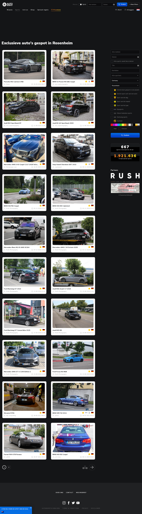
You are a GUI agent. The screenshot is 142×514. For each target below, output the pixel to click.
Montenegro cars (11, 167)
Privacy (85, 508)
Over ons (59, 492)
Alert (120, 10)
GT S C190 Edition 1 (23, 372)
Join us (25, 10)
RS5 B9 (59, 330)
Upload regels (42, 10)
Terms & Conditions (70, 508)
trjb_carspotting (11, 415)
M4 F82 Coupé (13, 206)
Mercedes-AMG (9, 164)
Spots (84, 4)
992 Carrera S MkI (16, 82)
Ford (5, 289)
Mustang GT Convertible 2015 (19, 330)
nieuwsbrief (81, 492)
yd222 (57, 415)
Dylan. (8, 84)
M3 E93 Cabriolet (63, 206)
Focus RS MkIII (61, 372)
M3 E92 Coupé (62, 454)
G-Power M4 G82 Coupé (66, 82)
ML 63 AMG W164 (22, 247)
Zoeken (123, 4)
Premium (57, 10)
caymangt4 (58, 167)
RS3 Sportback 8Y (14, 123)
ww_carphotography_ (61, 84)
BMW (55, 82)
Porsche (7, 82)
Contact (69, 492)
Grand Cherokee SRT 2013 (66, 164)
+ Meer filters (134, 4)
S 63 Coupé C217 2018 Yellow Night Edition (32, 164)
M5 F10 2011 (62, 413)
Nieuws (75, 4)
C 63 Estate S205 (71, 247)
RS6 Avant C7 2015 (63, 289)
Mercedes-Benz (10, 247)
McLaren (7, 413)
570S (12, 413)
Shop (33, 10)
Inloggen (130, 10)
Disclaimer (95, 508)
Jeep (54, 164)
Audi (5, 123)
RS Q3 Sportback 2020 (65, 123)
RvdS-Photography (12, 208)
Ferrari (6, 454)
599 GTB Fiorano (15, 454)
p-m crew (58, 457)
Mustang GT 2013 (14, 289)
